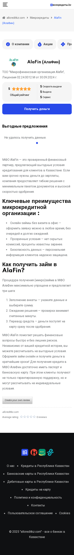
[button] (37, 143)
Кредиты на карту (38, 489)
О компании (20, 44)
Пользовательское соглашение (30, 513)
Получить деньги (37, 109)
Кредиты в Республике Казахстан (45, 466)
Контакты (38, 505)
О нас (10, 466)
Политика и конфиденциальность (38, 497)
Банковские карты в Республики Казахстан (38, 473)
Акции (48, 44)
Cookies (64, 513)
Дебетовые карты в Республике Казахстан (38, 482)
